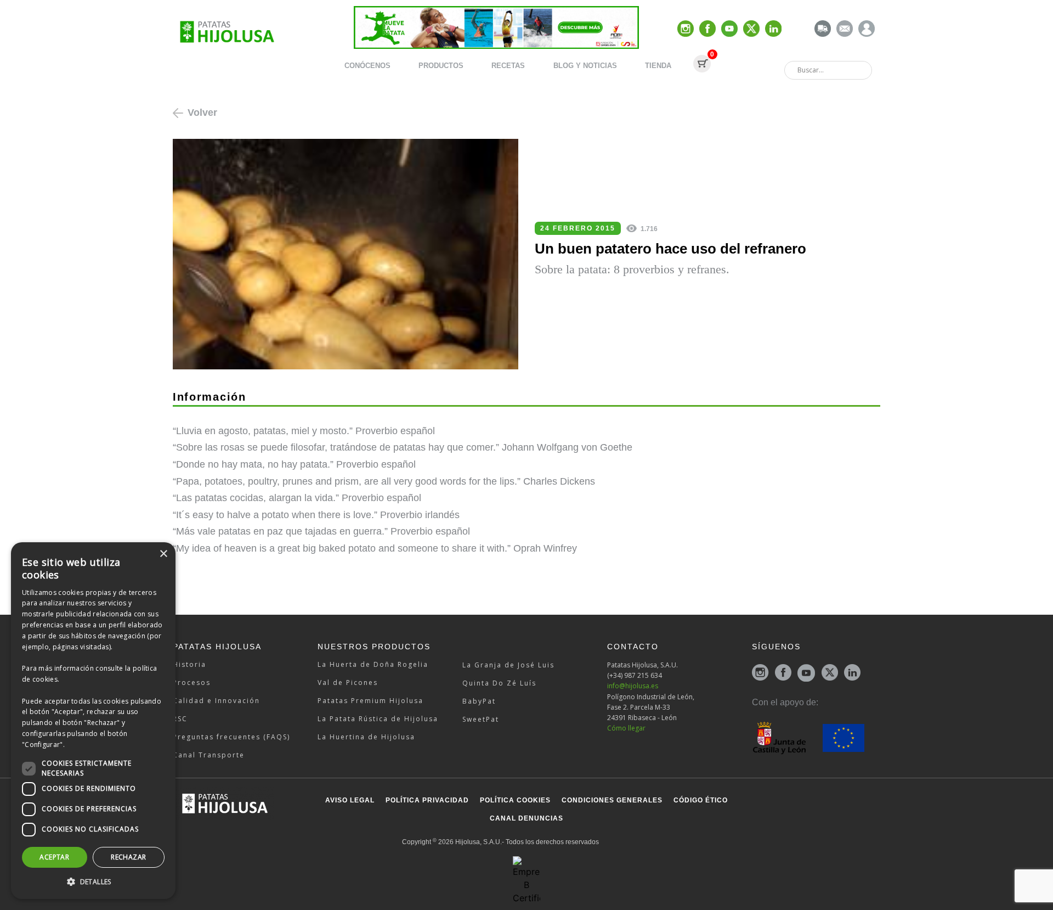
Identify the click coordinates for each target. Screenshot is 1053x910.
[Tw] (751, 29)
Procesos (192, 682)
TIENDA (658, 65)
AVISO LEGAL (350, 800)
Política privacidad (427, 800)
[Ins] (685, 29)
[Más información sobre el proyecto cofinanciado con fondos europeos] (808, 737)
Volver (202, 112)
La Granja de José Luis (508, 665)
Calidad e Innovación (216, 700)
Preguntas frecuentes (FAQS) (231, 737)
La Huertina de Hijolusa (366, 737)
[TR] (822, 29)
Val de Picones (348, 682)
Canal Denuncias (526, 818)
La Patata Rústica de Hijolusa (378, 718)
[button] (93, 881)
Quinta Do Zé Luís (499, 683)
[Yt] (729, 29)
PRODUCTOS (440, 65)
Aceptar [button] (54, 857)
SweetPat (480, 719)
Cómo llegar (626, 728)
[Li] (773, 29)
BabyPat (479, 701)
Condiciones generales (612, 800)
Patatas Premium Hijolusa (370, 700)
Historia (189, 664)
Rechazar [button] (128, 857)
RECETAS (508, 65)
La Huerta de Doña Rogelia (373, 664)
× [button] (163, 554)
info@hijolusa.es (632, 685)
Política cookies (515, 800)
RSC (180, 718)
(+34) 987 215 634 (634, 675)
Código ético (700, 800)
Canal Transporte (209, 755)
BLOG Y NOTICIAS (585, 65)
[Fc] (707, 29)
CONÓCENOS (367, 65)
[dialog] (93, 720)
